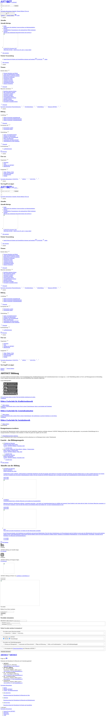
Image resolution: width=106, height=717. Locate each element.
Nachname (4, 624)
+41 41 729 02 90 (7, 675)
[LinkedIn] (6, 658)
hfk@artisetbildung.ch (17, 675)
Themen (19, 11)
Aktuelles (14, 11)
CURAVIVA (8, 633)
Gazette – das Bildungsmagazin (10, 690)
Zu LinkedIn (3, 551)
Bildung (23, 11)
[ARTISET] (6, 187)
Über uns (27, 11)
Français (9, 15)
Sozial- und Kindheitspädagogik (70, 644)
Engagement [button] (4, 169)
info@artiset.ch (15, 666)
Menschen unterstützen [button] (6, 88)
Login (17, 15)
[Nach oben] (3, 579)
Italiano (12, 15)
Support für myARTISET (9, 711)
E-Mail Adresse (7, 620)
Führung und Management (11, 644)
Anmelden (3, 613)
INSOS (14, 633)
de (7, 14)
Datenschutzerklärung (18, 648)
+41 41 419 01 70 (7, 671)
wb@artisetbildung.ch (17, 683)
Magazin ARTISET (7, 689)
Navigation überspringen (6, 11)
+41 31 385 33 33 (7, 666)
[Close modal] (2, 615)
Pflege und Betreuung (41, 644)
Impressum (5, 712)
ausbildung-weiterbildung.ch (22, 575)
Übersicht (4, 151)
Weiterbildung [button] (4, 132)
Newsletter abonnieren (5, 651)
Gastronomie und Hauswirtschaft (26, 644)
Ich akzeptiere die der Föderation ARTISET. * (20, 648)
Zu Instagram (4, 561)
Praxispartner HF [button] (5, 125)
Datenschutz (6, 713)
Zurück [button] (4, 17)
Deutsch (3, 15)
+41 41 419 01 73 (7, 679)
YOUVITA (20, 633)
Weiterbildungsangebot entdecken (10, 435)
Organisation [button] (4, 160)
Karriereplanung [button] (4, 146)
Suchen (16, 5)
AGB (4, 715)
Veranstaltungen (14, 638)
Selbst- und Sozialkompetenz (54, 644)
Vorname (4, 622)
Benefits (6, 638)
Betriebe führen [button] (4, 70)
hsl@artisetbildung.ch (17, 671)
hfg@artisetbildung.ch (17, 679)
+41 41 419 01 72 (7, 683)
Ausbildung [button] (3, 115)
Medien (5, 687)
